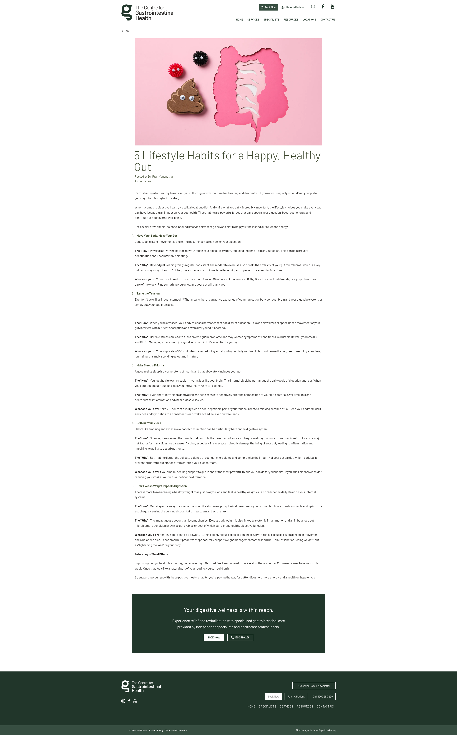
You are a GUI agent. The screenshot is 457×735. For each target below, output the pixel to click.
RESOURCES (305, 706)
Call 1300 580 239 (323, 696)
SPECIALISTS (267, 706)
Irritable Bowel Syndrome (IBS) (299, 337)
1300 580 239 (242, 637)
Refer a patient (296, 696)
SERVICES (286, 706)
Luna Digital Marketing (324, 730)
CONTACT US (325, 706)
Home (251, 706)
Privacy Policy (156, 730)
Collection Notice (138, 730)
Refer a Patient (295, 7)
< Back (125, 30)
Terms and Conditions (176, 730)
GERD (143, 342)
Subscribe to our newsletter (314, 685)
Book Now (213, 637)
